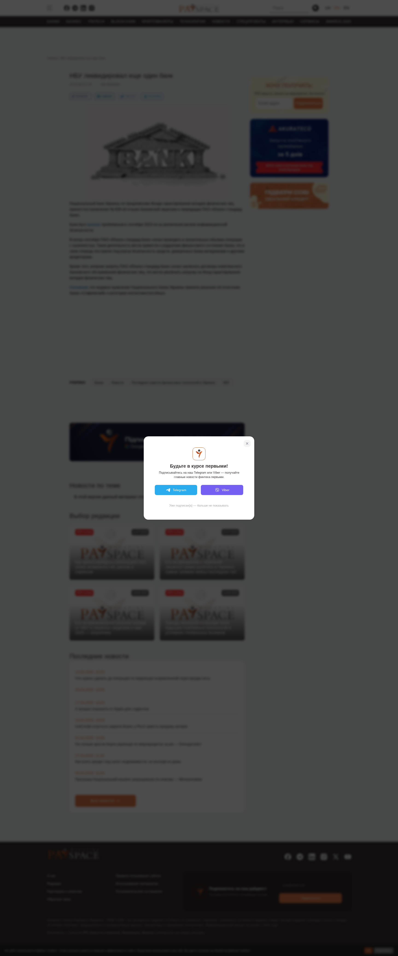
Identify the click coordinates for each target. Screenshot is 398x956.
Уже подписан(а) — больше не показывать (199, 505)
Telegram (179, 490)
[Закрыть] (247, 443)
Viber (225, 490)
